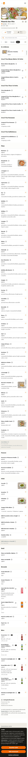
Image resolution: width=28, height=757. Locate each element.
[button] (3, 3)
